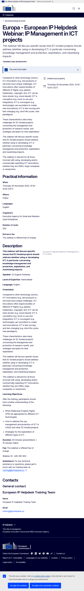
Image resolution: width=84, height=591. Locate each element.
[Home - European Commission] (9, 7)
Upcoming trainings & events (15, 21)
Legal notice (7, 562)
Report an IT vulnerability (12, 558)
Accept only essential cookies (45, 585)
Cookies (54, 558)
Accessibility (21, 562)
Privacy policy (67, 558)
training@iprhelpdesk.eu (13, 511)
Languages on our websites (37, 558)
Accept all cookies (18, 585)
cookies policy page (42, 576)
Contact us (60, 553)
